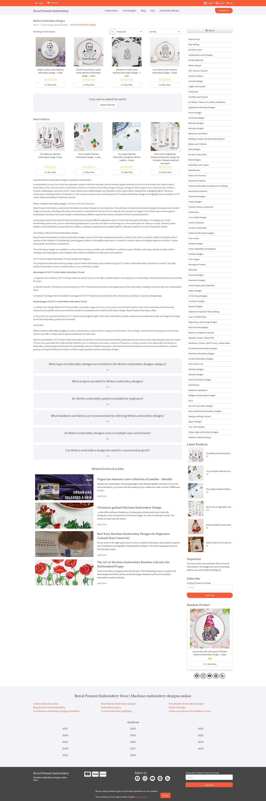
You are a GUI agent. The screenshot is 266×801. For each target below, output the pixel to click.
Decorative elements (197, 191)
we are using (141, 796)
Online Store (111, 10)
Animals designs (195, 81)
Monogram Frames (197, 264)
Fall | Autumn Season (198, 70)
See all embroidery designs (200, 406)
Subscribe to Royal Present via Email (202, 772)
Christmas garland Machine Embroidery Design (129, 507)
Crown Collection (196, 222)
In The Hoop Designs (197, 296)
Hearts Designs (195, 290)
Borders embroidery (197, 154)
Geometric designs (196, 280)
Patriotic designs (195, 374)
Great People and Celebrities (54, 24)
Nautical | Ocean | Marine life (201, 337)
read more (102, 496)
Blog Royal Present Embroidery (49, 707)
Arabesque (193, 91)
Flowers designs (195, 243)
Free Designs (129, 10)
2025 (201, 728)
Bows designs (194, 159)
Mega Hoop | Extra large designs (202, 322)
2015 (65, 755)
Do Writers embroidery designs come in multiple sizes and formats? (107, 433)
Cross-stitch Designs (197, 217)
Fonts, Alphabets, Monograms (202, 248)
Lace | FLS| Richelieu (197, 316)
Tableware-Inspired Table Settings (204, 311)
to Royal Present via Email (199, 583)
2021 (65, 742)
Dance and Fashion (197, 180)
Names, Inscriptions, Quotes (201, 332)
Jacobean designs (196, 301)
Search (211, 30)
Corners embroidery (197, 227)
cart (231, 3)
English (210, 3)
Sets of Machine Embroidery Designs (204, 411)
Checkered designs (197, 196)
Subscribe (209, 595)
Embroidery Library (111, 707)
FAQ (153, 10)
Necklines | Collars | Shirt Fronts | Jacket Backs (209, 343)
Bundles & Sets (195, 49)
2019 (201, 742)
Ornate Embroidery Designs (201, 358)
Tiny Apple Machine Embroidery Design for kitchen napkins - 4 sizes (127, 157)
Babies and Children (197, 144)
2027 (65, 728)
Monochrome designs (198, 327)
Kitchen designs (195, 306)
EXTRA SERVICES (195, 60)
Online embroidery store (46, 703)
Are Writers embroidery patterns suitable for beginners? (107, 398)
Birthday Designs (196, 123)
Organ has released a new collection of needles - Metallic (135, 479)
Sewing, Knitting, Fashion (199, 416)
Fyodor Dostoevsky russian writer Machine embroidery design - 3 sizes (88, 72)
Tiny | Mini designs (196, 426)
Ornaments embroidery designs (202, 348)
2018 (65, 748)
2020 (133, 742)
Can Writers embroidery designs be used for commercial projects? (107, 450)
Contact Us (224, 10)
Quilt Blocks (193, 385)
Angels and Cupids (196, 86)
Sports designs (195, 421)
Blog (143, 10)
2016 (201, 748)
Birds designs (194, 149)
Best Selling (193, 44)
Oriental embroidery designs (201, 353)
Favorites (53, 2)
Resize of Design (177, 707)
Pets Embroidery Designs (199, 379)
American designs (196, 117)
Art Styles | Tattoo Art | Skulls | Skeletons (206, 102)
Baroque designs (196, 128)
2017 (133, 748)
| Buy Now (50, 84)
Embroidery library (169, 10)
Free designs (194, 259)
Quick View (50, 53)
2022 (201, 735)
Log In (40, 3)
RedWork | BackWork (197, 390)
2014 (133, 755)
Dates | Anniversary (197, 175)
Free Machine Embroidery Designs (186, 703)
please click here (107, 104)
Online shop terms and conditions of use (190, 711)
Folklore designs (196, 254)
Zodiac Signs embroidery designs (203, 432)
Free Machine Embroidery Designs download (56, 711)
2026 (133, 728)
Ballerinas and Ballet (197, 133)
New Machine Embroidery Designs (118, 703)
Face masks (193, 238)
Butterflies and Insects (198, 165)
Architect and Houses (198, 97)
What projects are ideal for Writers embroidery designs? (107, 381)
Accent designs (195, 112)
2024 (65, 735)
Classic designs (195, 201)
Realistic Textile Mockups (199, 437)
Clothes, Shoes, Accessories (200, 206)
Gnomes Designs (196, 275)
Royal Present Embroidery (51, 11)
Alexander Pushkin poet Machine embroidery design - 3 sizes (127, 72)
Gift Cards (192, 269)
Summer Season (195, 76)
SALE (190, 400)
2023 (133, 735)
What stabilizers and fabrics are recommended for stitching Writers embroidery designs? (107, 416)
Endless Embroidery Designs (201, 233)
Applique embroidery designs (201, 107)
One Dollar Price (195, 364)
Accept (165, 795)
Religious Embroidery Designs (202, 395)
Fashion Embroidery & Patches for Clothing (208, 186)
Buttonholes (194, 170)
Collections (193, 212)
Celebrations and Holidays (200, 55)
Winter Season (195, 65)
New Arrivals (194, 39)
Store (35, 24)
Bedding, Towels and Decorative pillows (206, 138)
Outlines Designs (196, 369)
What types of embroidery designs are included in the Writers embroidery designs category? (108, 364)
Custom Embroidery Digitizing (116, 711)
